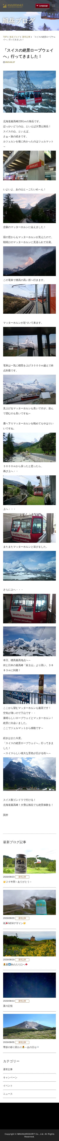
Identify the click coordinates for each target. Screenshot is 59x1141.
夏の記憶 (8, 1005)
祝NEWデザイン (13, 923)
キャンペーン (10, 1077)
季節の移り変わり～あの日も (20, 1047)
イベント (8, 1085)
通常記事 (26, 36)
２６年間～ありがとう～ (19, 881)
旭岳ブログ (14, 36)
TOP (5, 37)
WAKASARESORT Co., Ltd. (30, 1134)
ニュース (8, 1093)
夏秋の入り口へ (15, 964)
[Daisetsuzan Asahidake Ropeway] (13, 5)
